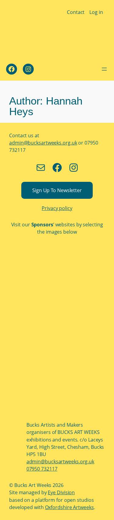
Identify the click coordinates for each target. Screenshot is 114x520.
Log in (96, 12)
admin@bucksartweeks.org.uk (43, 142)
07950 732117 (41, 468)
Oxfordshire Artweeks (69, 507)
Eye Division (61, 492)
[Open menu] (104, 69)
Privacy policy (57, 208)
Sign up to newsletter (57, 190)
